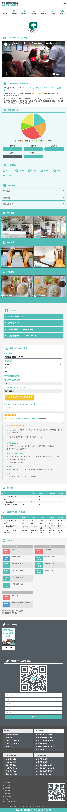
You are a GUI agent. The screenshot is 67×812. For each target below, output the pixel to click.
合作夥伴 (41, 730)
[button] (64, 3)
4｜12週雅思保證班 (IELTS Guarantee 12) (20, 336)
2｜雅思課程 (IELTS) (12, 323)
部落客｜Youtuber (45, 734)
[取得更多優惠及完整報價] (19, 400)
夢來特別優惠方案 (12, 380)
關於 (7, 730)
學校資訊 (6, 191)
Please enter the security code (20, 404)
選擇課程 (8, 353)
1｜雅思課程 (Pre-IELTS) (14, 316)
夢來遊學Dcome (12, 734)
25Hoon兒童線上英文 (46, 746)
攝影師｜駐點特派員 (45, 737)
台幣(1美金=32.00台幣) (15, 388)
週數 (6, 368)
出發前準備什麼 (12, 768)
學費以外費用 (8, 204)
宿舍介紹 (6, 198)
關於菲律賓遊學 (11, 755)
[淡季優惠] (52, 11)
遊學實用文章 (42, 755)
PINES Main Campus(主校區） (32, 88)
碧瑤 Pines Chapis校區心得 (8, 633)
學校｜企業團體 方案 (45, 740)
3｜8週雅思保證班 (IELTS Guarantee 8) (19, 329)
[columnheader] (15, 493)
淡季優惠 (52, 14)
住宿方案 (8, 361)
